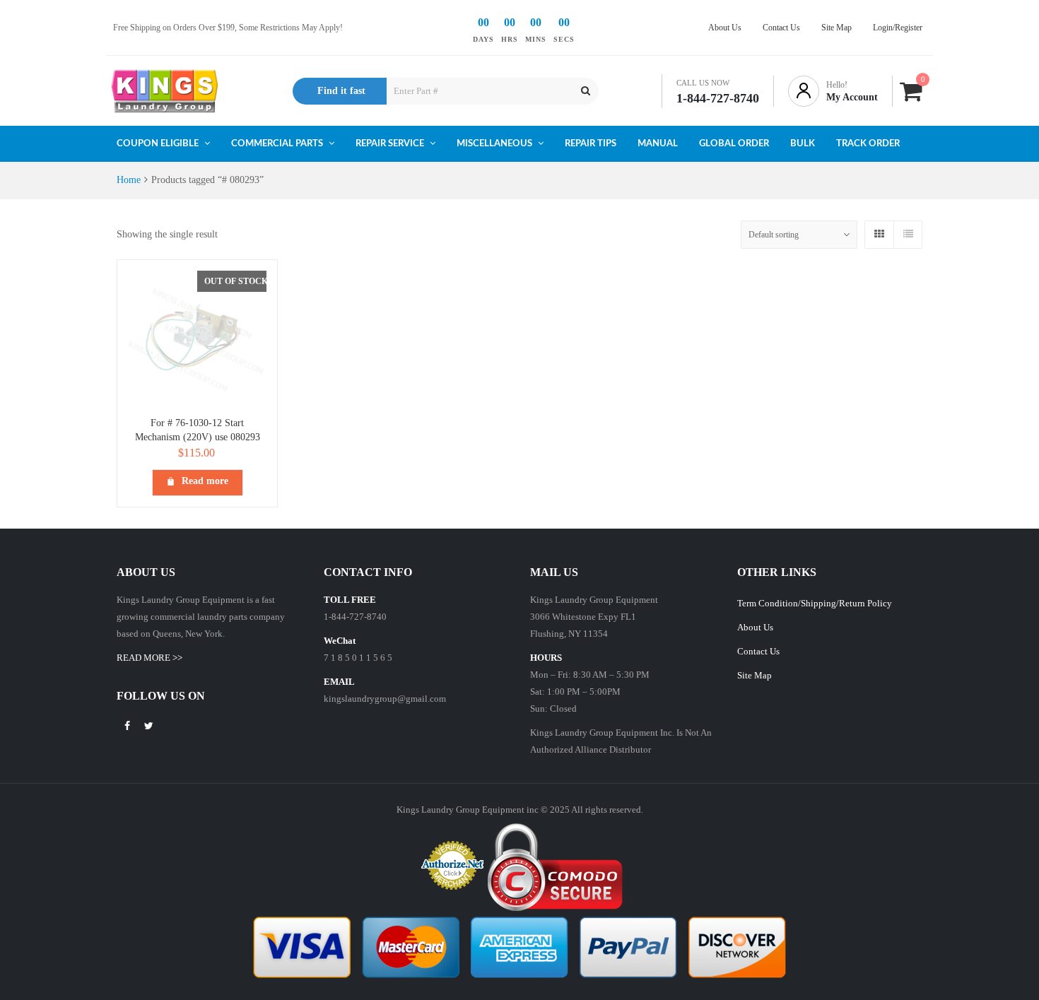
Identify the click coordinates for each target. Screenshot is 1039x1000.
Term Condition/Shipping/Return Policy (814, 603)
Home (129, 180)
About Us (755, 627)
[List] (907, 234)
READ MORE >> (149, 657)
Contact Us (758, 651)
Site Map (754, 675)
